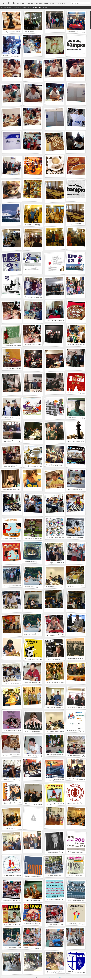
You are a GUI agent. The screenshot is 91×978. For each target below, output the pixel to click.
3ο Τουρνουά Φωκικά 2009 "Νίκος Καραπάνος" (17, 754)
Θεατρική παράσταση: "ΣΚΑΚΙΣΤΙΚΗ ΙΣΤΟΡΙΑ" (38, 659)
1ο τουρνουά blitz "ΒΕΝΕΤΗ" (75, 224)
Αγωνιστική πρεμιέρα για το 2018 (13, 56)
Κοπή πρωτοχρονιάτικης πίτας (77, 32)
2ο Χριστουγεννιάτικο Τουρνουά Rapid (58, 682)
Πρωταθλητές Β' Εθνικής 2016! (34, 297)
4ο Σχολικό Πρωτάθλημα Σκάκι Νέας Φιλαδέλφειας (63, 803)
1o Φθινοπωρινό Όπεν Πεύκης (76, 586)
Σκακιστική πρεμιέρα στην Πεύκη (34, 948)
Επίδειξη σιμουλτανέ (75, 875)
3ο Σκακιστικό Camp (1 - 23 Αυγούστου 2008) (17, 947)
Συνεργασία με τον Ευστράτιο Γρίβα (58, 852)
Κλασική (3, 7)
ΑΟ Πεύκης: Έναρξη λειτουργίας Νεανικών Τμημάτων (63, 587)
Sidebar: (29, 7)
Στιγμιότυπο (37, 7)
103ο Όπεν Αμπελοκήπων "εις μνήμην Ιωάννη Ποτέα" (20, 682)
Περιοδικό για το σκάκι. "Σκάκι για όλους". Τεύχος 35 (40, 923)
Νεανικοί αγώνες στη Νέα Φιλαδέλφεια (60, 924)
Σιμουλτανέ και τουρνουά (54, 875)
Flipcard (9, 7)
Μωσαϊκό (23, 7)
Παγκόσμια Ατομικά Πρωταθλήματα (15, 875)
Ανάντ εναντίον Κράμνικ (76, 852)
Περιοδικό (16, 7)
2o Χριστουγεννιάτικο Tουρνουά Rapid (15, 730)
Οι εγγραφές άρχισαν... (55, 972)
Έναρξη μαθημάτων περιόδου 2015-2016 (16, 345)
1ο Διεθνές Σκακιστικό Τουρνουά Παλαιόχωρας (61, 899)
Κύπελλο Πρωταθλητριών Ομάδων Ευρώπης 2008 (40, 876)
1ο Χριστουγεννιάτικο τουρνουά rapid (15, 828)
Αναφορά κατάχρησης (57, 977)
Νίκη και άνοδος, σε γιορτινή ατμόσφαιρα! (38, 804)
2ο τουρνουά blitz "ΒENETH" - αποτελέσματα (38, 225)
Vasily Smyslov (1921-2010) (75, 658)
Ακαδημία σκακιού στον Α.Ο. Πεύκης (15, 31)
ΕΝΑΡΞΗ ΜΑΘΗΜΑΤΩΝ (33, 900)
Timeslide (44, 7)
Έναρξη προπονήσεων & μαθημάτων (36, 466)
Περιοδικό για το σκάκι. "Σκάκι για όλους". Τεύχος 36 (20, 924)
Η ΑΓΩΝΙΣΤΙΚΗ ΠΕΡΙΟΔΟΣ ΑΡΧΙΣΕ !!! (14, 900)
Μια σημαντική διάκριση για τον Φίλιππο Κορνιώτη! (41, 32)
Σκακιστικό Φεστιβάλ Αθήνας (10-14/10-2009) (39, 731)
